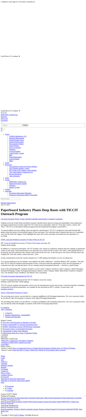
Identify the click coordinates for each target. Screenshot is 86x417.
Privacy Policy (5, 373)
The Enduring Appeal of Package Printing (23, 166)
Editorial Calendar (7, 365)
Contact (7, 189)
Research (4, 117)
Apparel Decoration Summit (52, 402)
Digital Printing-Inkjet (16, 142)
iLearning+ (4, 120)
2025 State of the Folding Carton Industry (23, 170)
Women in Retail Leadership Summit (26, 409)
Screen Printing (14, 159)
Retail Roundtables (7, 409)
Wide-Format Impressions (52, 398)
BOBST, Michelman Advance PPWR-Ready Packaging (21, 327)
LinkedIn (10, 390)
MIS (10, 155)
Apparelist (78, 398)
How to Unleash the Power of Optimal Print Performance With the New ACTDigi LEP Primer (44, 348)
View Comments (6, 309)
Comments (58, 219)
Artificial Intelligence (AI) (17, 136)
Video (7, 178)
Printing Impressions (7, 398)
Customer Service (7, 375)
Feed (2, 382)
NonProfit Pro (13, 405)
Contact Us (4, 371)
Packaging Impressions (36, 398)
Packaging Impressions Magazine (20, 193)
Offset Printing (14, 146)
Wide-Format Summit (35, 402)
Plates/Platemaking (15, 157)
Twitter (9, 388)
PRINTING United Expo (9, 115)
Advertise (4, 363)
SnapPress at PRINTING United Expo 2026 (16, 342)
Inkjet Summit (5, 402)
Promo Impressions (68, 398)
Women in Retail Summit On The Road (52, 409)
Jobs (2, 360)
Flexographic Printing (16, 144)
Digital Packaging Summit (18, 184)
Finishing (12, 149)
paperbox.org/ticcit (7, 289)
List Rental (4, 369)
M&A (11, 161)
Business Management (16, 138)
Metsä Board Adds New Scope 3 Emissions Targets (20, 333)
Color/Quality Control (16, 153)
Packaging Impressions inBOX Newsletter (23, 195)
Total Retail (4, 405)
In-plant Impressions (21, 398)
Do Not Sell (5, 377)
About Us (4, 362)
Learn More (5, 344)
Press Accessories (15, 148)
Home (3, 356)
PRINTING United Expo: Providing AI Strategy (17, 341)
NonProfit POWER (71, 409)
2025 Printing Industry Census (19, 168)
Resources (8, 165)
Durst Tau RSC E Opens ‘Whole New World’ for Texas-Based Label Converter (39, 350)
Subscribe (8, 191)
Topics (7, 134)
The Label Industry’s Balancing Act (21, 172)
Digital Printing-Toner (16, 140)
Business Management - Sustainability (17, 315)
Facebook (10, 386)
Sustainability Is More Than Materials (15, 331)
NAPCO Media (18, 415)
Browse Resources (15, 174)
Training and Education (13, 317)
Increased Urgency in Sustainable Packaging (17, 329)
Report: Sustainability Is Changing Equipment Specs (20, 325)
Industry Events (14, 187)
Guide (7, 163)
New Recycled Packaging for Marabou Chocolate (19, 322)
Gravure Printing (14, 151)
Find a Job (4, 118)
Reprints (3, 367)
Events (7, 180)
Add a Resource (14, 176)
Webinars (12, 185)
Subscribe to (13, 379)
